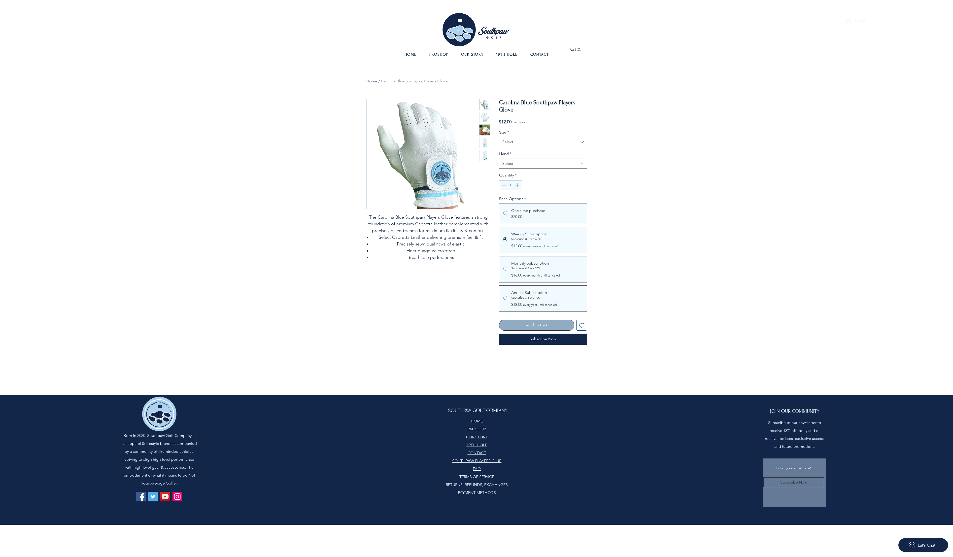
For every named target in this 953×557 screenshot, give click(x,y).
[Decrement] (503, 185)
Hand (505, 153)
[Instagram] (177, 496)
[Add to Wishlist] (581, 325)
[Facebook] (141, 496)
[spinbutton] (510, 185)
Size (504, 132)
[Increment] (517, 185)
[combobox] (543, 142)
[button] (575, 49)
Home (371, 81)
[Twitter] (153, 496)
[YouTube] (165, 496)
